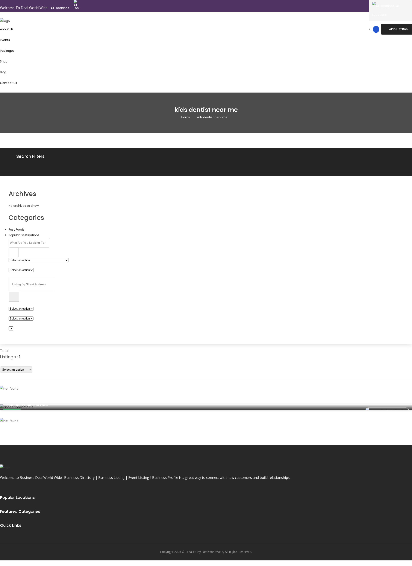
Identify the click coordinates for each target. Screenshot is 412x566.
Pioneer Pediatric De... (27, 404)
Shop (4, 61)
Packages (7, 51)
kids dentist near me (212, 117)
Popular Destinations (24, 235)
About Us (6, 29)
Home (185, 117)
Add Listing (398, 29)
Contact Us (8, 83)
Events (5, 40)
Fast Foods (16, 229)
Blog (3, 72)
